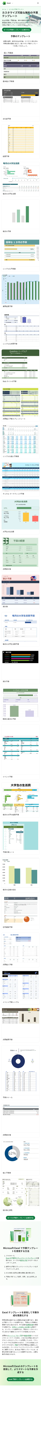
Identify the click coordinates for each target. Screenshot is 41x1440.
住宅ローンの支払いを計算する (22, 1327)
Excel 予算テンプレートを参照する (20, 1379)
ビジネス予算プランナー (16, 9)
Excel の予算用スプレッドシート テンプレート (21, 1258)
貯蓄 (16, 1345)
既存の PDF (24, 1260)
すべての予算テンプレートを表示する (17, 30)
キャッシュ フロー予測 (15, 1335)
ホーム (4, 9)
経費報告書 (29, 1325)
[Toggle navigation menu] (37, 3)
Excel (9, 3)
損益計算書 (27, 1335)
